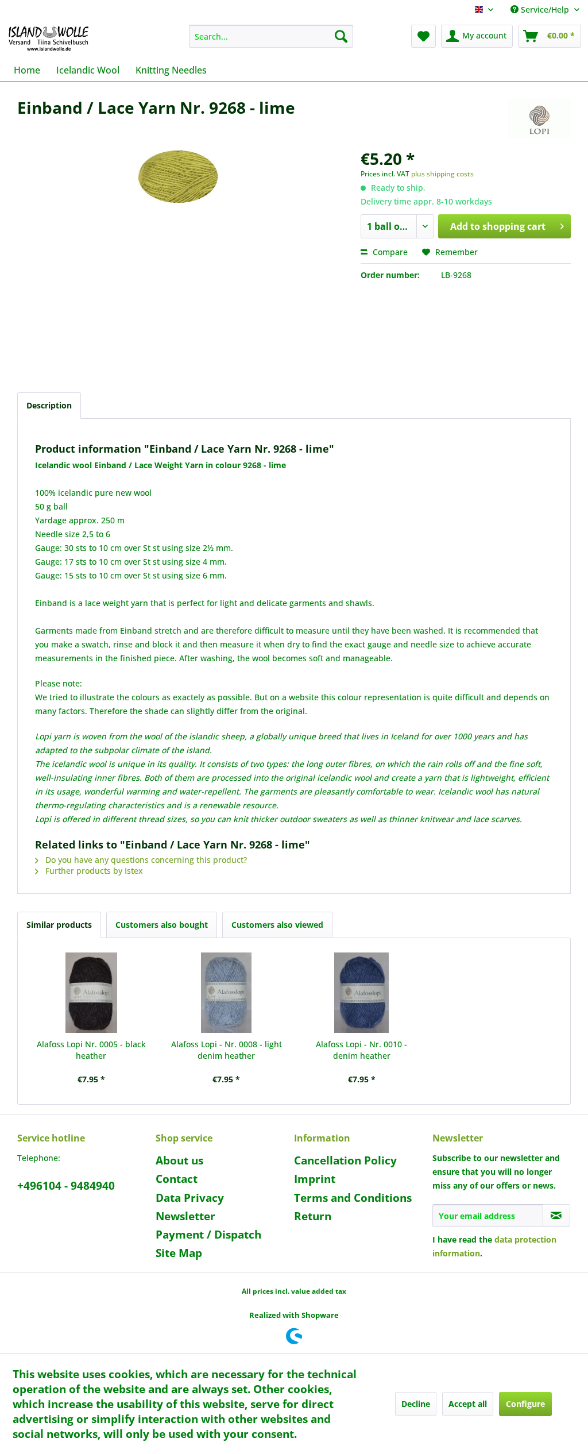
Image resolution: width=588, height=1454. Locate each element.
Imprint (314, 1178)
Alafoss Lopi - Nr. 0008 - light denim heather (226, 1050)
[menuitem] (271, 36)
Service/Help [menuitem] (545, 9)
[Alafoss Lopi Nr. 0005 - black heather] (91, 992)
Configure (525, 1403)
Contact (177, 1178)
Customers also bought (161, 924)
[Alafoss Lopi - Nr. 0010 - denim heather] (362, 992)
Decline (415, 1403)
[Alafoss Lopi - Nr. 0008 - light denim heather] (227, 992)
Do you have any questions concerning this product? (145, 859)
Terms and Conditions (353, 1197)
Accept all (467, 1403)
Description (49, 405)
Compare (389, 251)
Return (312, 1216)
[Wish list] (423, 36)
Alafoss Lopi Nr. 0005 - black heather (91, 1050)
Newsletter (185, 1216)
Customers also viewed (277, 924)
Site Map (179, 1252)
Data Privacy (190, 1197)
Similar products (59, 924)
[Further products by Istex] (539, 119)
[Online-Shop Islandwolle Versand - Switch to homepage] (48, 39)
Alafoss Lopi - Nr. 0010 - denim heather (361, 1050)
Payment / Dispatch (208, 1234)
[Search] (341, 36)
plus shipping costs (442, 174)
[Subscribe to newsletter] (556, 1215)
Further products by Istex (93, 870)
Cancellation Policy (345, 1160)
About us (179, 1160)
